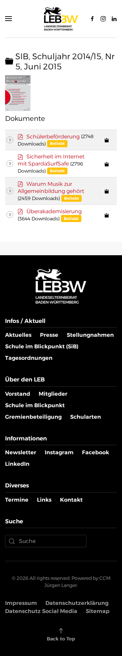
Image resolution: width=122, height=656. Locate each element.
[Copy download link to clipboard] (107, 140)
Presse (49, 335)
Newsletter (20, 452)
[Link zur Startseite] (61, 286)
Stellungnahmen (90, 335)
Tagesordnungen (29, 358)
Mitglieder (53, 394)
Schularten (85, 417)
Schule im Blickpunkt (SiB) (41, 346)
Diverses (17, 485)
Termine (16, 500)
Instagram (59, 452)
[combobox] (45, 541)
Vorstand (17, 394)
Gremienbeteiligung (33, 417)
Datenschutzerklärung (76, 603)
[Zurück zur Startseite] (61, 18)
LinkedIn (17, 464)
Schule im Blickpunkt (35, 405)
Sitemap (97, 611)
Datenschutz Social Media (41, 611)
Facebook (95, 452)
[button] (8, 18)
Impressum (21, 603)
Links (44, 500)
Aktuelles (18, 335)
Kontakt (71, 500)
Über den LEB (25, 379)
